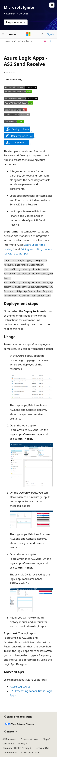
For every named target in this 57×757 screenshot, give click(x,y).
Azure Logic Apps (20, 686)
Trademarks (9, 752)
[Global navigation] (3, 34)
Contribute (8, 743)
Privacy (21, 743)
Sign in (50, 34)
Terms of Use (42, 747)
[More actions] (50, 41)
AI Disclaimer (10, 739)
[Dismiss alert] (51, 5)
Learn (7, 41)
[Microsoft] (28, 34)
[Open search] (42, 34)
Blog (45, 739)
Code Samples (21, 41)
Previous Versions (29, 739)
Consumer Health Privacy (16, 747)
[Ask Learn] (45, 41)
